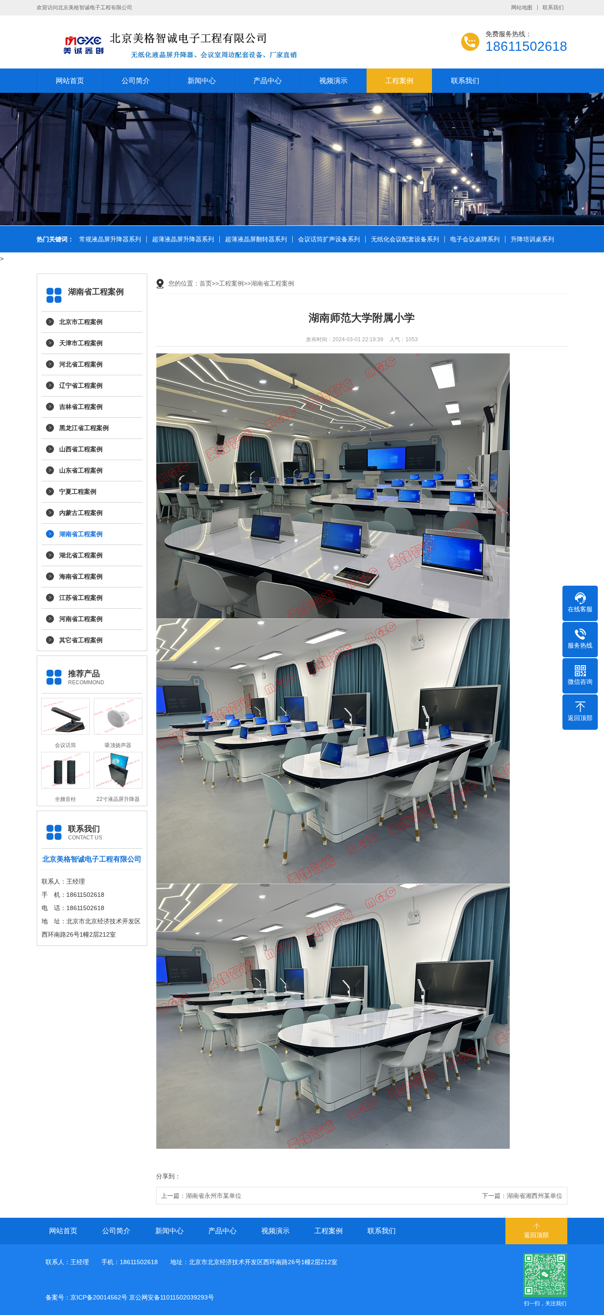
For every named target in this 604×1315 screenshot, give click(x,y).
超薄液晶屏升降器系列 (183, 239)
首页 (205, 283)
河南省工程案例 (81, 618)
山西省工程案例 (81, 449)
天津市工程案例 (81, 343)
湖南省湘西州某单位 (534, 1195)
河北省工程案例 (81, 364)
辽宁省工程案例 (81, 385)
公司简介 (136, 80)
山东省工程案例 (81, 470)
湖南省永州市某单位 (213, 1195)
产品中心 (267, 80)
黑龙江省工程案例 (84, 427)
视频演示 (333, 80)
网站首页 (70, 80)
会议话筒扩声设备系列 (329, 239)
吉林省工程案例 (81, 406)
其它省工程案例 (81, 640)
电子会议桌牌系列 (475, 239)
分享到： (168, 1176)
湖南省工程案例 (81, 533)
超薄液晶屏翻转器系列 (256, 239)
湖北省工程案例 (81, 555)
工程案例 (399, 80)
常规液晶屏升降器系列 (110, 239)
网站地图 (521, 7)
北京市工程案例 (81, 321)
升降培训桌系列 (532, 239)
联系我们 (553, 7)
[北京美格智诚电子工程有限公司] (213, 44)
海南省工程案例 (81, 576)
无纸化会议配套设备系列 (405, 239)
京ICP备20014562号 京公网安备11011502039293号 (142, 1297)
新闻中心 (201, 80)
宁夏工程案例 (77, 491)
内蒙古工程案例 (81, 512)
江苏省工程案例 (81, 597)
